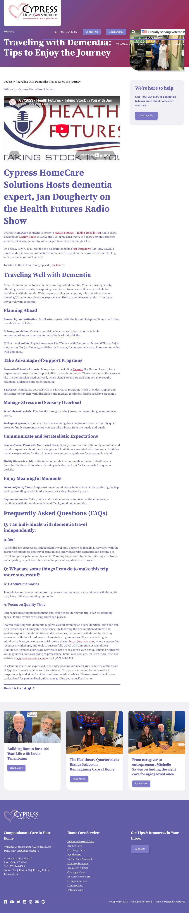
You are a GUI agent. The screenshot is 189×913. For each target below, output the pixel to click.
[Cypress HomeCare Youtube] (12, 902)
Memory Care (75, 885)
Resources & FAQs (77, 868)
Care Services (101, 44)
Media (178, 44)
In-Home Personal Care (80, 841)
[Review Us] (43, 902)
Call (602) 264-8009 (65, 32)
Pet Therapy (74, 854)
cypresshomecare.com (31, 658)
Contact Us (91, 31)
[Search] (133, 32)
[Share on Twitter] (29, 688)
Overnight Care (76, 872)
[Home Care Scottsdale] (32, 13)
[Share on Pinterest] (34, 688)
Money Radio (27, 237)
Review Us (25, 870)
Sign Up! (140, 849)
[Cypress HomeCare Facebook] (5, 902)
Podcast (8, 81)
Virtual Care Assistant (79, 859)
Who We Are (123, 44)
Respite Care (74, 846)
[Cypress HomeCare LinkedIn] (24, 902)
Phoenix (78, 369)
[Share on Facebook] (25, 688)
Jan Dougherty (82, 249)
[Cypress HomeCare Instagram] (30, 902)
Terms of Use (11, 874)
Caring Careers (146, 44)
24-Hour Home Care (78, 876)
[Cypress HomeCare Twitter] (18, 902)
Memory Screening (78, 863)
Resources (164, 44)
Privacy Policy (41, 870)
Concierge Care (76, 850)
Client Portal (116, 31)
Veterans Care (75, 890)
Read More (16, 768)
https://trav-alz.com (81, 641)
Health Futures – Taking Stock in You (78, 232)
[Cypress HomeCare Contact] (37, 902)
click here (58, 265)
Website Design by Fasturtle (170, 901)
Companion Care (77, 881)
